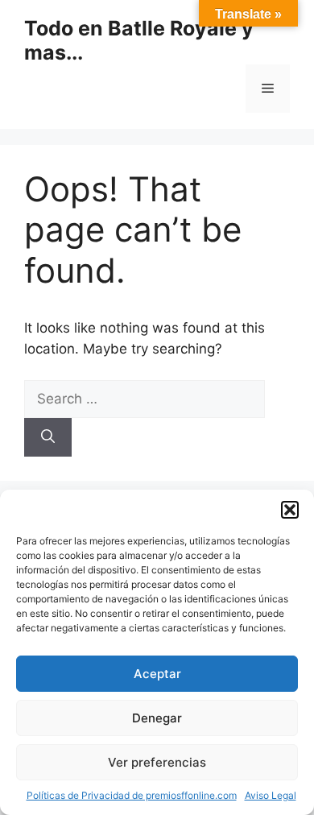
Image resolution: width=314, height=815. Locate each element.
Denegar (157, 718)
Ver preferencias (157, 762)
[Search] (48, 437)
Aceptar (157, 673)
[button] (290, 510)
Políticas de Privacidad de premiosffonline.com (132, 795)
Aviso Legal (270, 795)
